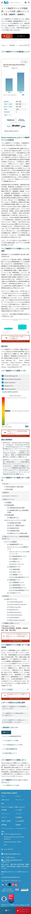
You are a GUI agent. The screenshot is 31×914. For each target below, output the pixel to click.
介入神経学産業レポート (9, 753)
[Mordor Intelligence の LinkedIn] (2, 885)
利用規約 (18, 825)
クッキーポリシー (21, 828)
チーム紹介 (19, 810)
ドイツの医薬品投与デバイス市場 (12, 745)
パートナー (19, 813)
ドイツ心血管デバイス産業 (10, 740)
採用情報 (4, 825)
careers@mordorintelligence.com (10, 877)
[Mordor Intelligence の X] (9, 885)
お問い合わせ (5, 800)
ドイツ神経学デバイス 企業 (11, 785)
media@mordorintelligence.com (13, 860)
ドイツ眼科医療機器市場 (9, 749)
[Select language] (25, 2)
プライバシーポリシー (8, 828)
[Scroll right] (29, 45)
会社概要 (4, 810)
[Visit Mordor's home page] (6, 2)
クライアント (5, 813)
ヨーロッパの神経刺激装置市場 (11, 736)
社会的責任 (19, 817)
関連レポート (6, 732)
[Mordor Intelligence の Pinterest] (13, 885)
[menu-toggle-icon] (2, 2)
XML (2, 803)
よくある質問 (19, 821)
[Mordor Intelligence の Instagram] (16, 885)
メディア (4, 817)
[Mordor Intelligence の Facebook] (6, 885)
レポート (18, 796)
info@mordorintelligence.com (12, 854)
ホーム (3, 796)
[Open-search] (29, 2)
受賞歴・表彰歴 (6, 821)
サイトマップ (19, 800)
